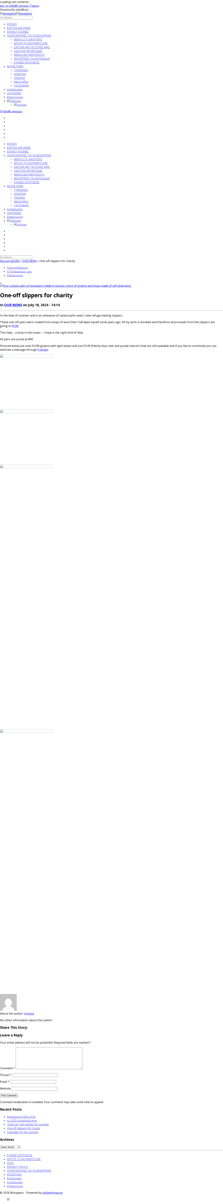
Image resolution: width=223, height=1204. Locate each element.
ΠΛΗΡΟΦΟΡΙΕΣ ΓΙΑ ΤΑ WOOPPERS (29, 36)
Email (4, 1082)
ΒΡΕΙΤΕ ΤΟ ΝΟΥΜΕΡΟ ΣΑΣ (31, 43)
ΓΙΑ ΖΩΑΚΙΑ (21, 85)
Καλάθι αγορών (11, 111)
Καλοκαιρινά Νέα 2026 (21, 1117)
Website (5, 1088)
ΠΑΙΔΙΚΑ (19, 78)
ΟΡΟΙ (10, 1163)
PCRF (15, 326)
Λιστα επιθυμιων (17, 268)
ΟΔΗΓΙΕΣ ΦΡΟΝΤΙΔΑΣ (28, 51)
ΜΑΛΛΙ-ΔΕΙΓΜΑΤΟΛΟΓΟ (29, 55)
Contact (43, 350)
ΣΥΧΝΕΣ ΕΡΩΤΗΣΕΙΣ (26, 62)
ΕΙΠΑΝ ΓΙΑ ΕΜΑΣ (18, 32)
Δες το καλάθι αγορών (15, 6)
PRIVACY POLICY (17, 1167)
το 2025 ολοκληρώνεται (22, 1120)
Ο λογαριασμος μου (19, 271)
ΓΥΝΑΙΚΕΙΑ (21, 70)
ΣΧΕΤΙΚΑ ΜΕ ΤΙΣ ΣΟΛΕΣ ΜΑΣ (32, 47)
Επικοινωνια (15, 97)
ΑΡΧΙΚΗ (12, 24)
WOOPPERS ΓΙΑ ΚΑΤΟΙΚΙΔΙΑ (32, 59)
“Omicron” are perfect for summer (28, 1124)
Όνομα (5, 1075)
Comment (7, 1068)
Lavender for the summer (23, 1132)
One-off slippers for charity (23, 1128)
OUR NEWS (14, 93)
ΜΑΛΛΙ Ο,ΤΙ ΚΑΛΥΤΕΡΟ (28, 39)
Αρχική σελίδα (9, 261)
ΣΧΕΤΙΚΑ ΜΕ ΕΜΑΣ (19, 28)
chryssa (29, 1013)
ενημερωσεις (15, 89)
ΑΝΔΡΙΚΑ (20, 74)
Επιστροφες (14, 1178)
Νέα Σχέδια (21, 82)
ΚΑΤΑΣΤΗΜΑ (15, 66)
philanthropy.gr (52, 1193)
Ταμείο (34, 6)
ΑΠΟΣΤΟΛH (14, 1174)
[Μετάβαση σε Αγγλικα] (118, 105)
